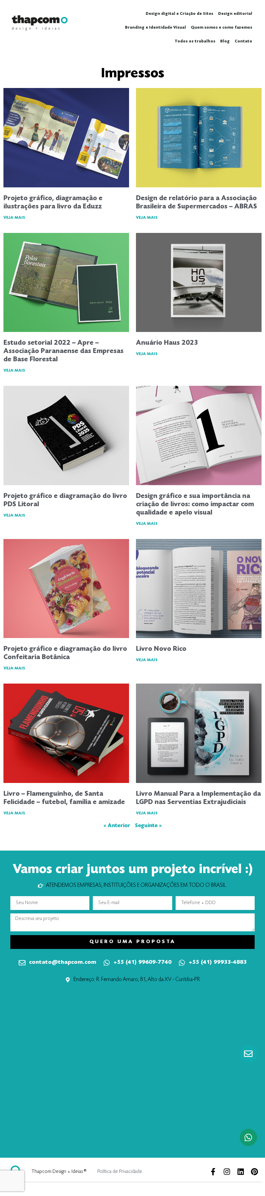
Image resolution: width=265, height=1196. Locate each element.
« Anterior (117, 826)
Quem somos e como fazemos (221, 28)
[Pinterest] (254, 1171)
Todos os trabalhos (195, 41)
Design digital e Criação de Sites (179, 14)
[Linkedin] (240, 1171)
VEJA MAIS (14, 218)
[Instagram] (226, 1171)
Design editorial (235, 14)
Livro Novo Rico (161, 649)
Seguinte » (148, 826)
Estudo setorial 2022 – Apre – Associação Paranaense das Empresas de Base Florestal (63, 351)
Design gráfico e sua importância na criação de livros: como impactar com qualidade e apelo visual (195, 504)
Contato (243, 41)
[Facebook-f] (213, 1171)
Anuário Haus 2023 (167, 343)
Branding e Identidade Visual (155, 28)
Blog (225, 41)
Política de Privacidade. (120, 1171)
